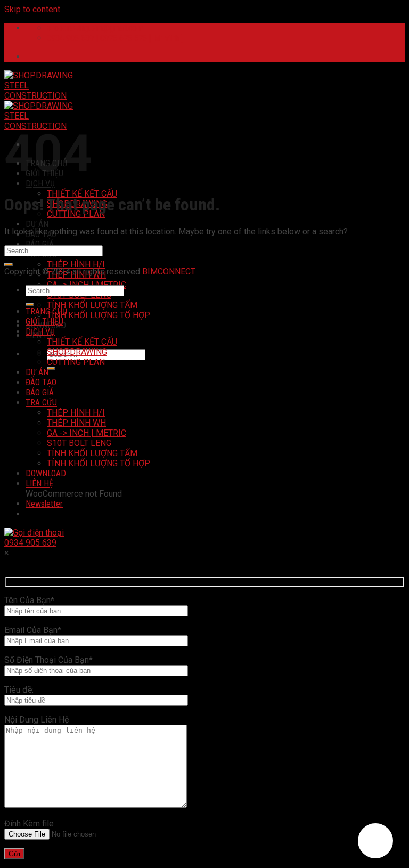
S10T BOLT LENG (79, 443)
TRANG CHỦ (46, 311)
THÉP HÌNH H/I (76, 264)
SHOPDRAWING (77, 352)
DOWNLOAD (46, 473)
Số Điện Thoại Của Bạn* (48, 660)
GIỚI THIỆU (44, 322)
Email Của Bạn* (32, 630)
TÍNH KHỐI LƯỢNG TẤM (92, 305)
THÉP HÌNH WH (76, 423)
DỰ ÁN (37, 224)
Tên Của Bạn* (29, 600)
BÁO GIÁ (40, 244)
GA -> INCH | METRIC (86, 433)
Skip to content (32, 9)
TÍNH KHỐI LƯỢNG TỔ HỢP (98, 315)
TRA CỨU (41, 403)
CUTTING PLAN (76, 362)
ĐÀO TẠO (41, 382)
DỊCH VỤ (40, 184)
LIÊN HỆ (39, 483)
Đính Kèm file (29, 823)
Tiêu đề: (19, 690)
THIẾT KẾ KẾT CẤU (82, 194)
